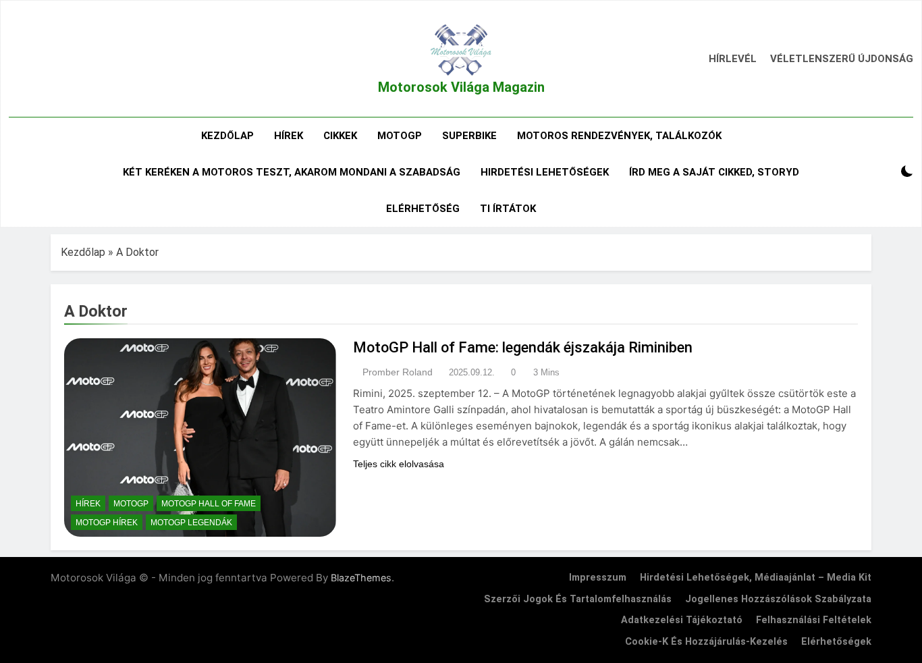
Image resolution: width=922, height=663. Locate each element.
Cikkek (340, 136)
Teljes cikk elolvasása (398, 463)
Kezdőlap (227, 136)
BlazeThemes (361, 577)
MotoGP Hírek (107, 522)
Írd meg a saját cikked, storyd (714, 172)
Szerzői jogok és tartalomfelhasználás (578, 599)
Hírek (288, 136)
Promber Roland (397, 372)
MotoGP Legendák (191, 522)
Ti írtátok (508, 209)
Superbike (469, 136)
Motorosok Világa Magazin (461, 87)
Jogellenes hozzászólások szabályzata (778, 599)
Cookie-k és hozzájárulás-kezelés (706, 641)
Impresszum (597, 577)
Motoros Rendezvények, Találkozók (619, 136)
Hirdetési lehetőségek (545, 172)
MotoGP (399, 136)
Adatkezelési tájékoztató (681, 620)
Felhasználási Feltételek (813, 620)
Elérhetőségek (836, 641)
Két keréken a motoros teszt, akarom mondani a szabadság (291, 172)
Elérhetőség (423, 209)
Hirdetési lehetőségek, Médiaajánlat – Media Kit (755, 577)
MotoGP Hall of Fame (208, 503)
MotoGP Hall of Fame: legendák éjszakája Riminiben (523, 347)
